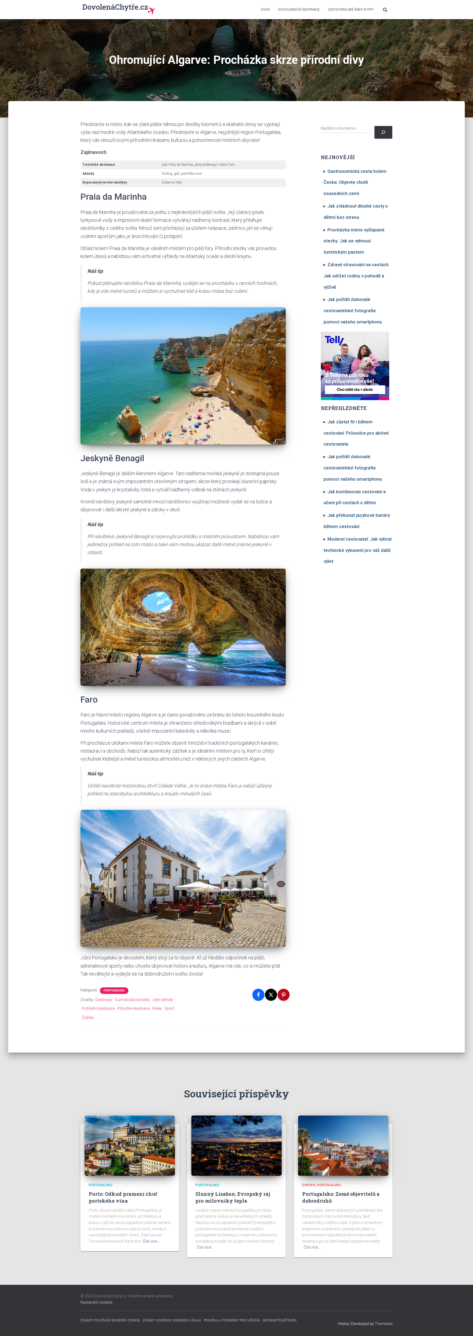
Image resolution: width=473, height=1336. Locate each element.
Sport (169, 1008)
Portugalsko (114, 990)
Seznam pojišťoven (279, 1320)
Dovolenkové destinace (299, 10)
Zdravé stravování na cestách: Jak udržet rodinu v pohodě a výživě (357, 276)
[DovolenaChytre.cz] (119, 9)
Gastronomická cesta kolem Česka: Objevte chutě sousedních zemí (355, 182)
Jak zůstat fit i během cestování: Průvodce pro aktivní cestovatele (356, 433)
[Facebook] (258, 995)
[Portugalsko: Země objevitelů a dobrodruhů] (343, 1145)
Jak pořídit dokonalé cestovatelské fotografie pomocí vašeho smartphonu (353, 311)
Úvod (265, 10)
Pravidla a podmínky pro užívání (232, 1320)
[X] (271, 995)
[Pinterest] (284, 995)
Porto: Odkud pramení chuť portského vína (123, 1197)
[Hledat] (383, 132)
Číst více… (151, 1241)
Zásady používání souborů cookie (110, 1320)
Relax (157, 1008)
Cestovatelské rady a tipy (350, 10)
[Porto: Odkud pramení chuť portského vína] (130, 1145)
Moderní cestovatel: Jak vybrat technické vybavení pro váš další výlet (358, 550)
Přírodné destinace (133, 1008)
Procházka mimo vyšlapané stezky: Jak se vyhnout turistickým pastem (354, 241)
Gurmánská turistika (132, 999)
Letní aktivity (163, 999)
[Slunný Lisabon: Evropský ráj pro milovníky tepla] (236, 1145)
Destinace (103, 999)
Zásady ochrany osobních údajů (172, 1320)
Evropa (308, 1185)
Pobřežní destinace (98, 1008)
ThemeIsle (384, 1323)
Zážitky (88, 1017)
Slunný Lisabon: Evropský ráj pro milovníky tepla (232, 1197)
